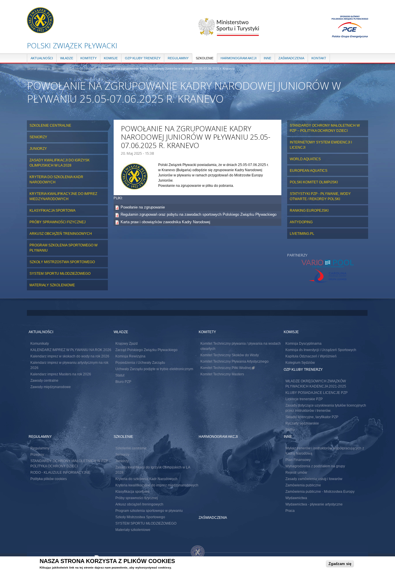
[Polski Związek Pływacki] (40, 30)
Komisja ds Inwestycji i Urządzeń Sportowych (320, 350)
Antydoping (301, 222)
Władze (66, 58)
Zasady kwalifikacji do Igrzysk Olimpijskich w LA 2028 (59, 162)
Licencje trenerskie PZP (304, 399)
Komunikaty (39, 344)
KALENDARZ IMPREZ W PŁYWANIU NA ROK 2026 (70, 350)
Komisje (111, 58)
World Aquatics (305, 159)
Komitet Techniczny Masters (222, 374)
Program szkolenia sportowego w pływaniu (63, 247)
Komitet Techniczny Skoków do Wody (229, 355)
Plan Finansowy (298, 460)
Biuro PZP (123, 382)
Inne (267, 58)
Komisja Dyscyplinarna (303, 344)
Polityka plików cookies (48, 479)
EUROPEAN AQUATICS (308, 171)
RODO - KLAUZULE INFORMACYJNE (60, 472)
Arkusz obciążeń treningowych (60, 234)
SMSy (290, 430)
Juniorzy (38, 149)
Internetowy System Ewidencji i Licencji (321, 145)
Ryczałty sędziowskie (302, 423)
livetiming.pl (302, 234)
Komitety (88, 58)
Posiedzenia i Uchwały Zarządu (140, 363)
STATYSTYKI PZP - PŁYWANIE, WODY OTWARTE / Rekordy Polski (320, 196)
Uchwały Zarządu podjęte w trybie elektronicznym (154, 369)
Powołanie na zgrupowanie (143, 207)
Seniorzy (38, 137)
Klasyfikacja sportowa (52, 210)
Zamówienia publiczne (303, 485)
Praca (290, 511)
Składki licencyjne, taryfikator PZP (311, 417)
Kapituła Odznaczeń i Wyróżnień (311, 356)
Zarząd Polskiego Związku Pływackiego (146, 350)
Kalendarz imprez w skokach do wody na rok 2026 (69, 356)
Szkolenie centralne (83, 68)
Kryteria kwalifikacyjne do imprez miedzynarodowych (63, 196)
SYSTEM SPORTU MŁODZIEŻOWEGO (60, 274)
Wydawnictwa (296, 498)
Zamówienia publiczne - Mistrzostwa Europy (320, 492)
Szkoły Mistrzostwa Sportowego (62, 262)
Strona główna (37, 68)
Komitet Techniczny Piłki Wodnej (227, 368)
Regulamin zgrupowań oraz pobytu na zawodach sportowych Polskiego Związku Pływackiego (198, 214)
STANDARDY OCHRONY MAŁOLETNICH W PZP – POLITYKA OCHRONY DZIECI (325, 128)
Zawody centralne (44, 381)
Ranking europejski (309, 210)
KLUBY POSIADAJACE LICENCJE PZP (316, 393)
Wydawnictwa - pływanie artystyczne (314, 504)
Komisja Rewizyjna (130, 356)
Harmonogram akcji (238, 58)
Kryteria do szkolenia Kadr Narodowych (56, 179)
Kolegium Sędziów (300, 363)
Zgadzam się (339, 564)
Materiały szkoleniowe (52, 285)
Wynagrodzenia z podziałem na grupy (315, 466)
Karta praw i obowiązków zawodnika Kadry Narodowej (165, 222)
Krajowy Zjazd (126, 344)
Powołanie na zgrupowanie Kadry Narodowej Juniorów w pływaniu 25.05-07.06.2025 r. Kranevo (168, 68)
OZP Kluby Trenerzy (142, 58)
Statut (119, 375)
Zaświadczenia (291, 58)
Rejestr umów (296, 472)
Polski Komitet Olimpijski (314, 182)
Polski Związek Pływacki (72, 45)
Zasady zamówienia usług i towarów (313, 479)
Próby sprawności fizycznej (57, 222)
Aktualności (42, 58)
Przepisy (37, 455)
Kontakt (318, 58)
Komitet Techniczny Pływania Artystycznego (234, 361)
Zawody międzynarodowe (50, 387)
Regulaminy (178, 58)
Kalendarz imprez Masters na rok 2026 (60, 374)
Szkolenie (204, 58)
